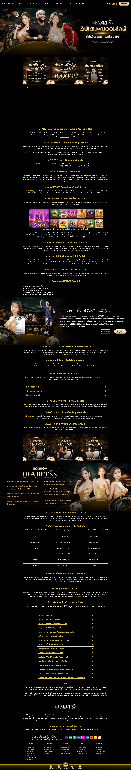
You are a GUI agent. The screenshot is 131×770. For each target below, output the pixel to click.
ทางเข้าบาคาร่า (65, 747)
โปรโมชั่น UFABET (31, 3)
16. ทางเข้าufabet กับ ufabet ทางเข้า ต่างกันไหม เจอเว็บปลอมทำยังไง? (61, 678)
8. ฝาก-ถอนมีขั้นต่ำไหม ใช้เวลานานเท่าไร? (52, 644)
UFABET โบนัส (27, 427)
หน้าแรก (4, 3)
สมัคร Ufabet (21, 3)
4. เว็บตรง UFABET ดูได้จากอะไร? (49, 628)
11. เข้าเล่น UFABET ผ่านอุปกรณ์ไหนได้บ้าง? (53, 657)
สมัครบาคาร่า (65, 749)
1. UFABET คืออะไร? (45, 615)
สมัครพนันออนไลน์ (49, 749)
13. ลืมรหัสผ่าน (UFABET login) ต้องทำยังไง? (53, 665)
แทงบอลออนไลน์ (64, 137)
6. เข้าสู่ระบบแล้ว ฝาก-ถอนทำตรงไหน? (51, 636)
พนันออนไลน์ (81, 596)
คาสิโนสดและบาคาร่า (34, 391)
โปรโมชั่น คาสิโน (100, 751)
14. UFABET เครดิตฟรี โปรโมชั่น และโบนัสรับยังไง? (55, 669)
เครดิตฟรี (46, 753)
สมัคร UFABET (28, 273)
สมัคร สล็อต (82, 749)
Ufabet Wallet (67, 3)
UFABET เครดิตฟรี (44, 3)
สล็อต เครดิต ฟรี (83, 753)
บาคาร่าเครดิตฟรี (66, 753)
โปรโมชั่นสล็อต (83, 751)
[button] (65, 387)
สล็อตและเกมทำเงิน (33, 395)
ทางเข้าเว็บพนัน (48, 747)
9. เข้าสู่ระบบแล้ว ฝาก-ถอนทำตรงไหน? (51, 649)
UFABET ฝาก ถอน (79, 3)
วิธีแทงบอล (100, 179)
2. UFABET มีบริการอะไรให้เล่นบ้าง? (50, 619)
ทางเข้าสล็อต (82, 747)
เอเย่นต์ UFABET (57, 3)
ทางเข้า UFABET (28, 190)
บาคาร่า (76, 250)
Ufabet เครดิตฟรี (31, 755)
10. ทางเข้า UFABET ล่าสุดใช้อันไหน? (50, 653)
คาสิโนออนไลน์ (93, 695)
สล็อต (64, 354)
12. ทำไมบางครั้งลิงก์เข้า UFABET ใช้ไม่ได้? (52, 661)
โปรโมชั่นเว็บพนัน (49, 751)
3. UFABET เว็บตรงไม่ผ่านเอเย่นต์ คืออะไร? (52, 624)
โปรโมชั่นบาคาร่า (66, 751)
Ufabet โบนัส (30, 753)
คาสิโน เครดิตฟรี (100, 753)
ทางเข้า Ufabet (12, 3)
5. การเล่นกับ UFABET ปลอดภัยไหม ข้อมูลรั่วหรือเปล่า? (56, 632)
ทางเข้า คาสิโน (100, 747)
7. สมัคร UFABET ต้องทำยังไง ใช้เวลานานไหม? (54, 640)
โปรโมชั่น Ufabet (31, 751)
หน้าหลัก (66, 768)
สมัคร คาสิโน (99, 749)
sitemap (88, 3)
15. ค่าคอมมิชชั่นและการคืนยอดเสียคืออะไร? (53, 673)
